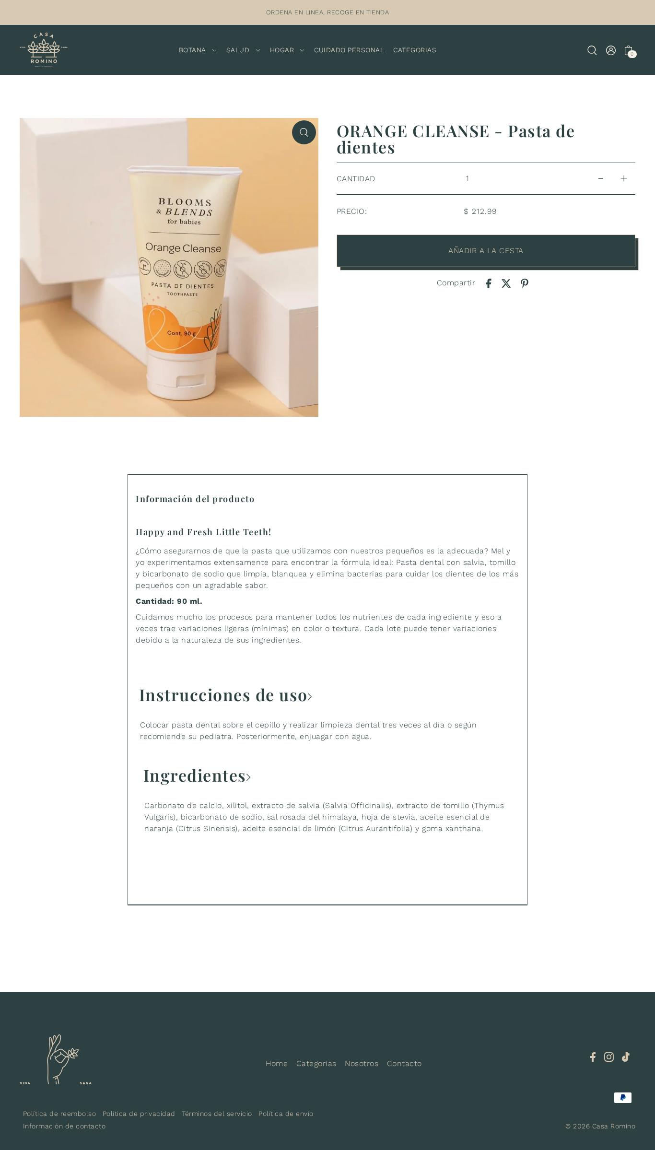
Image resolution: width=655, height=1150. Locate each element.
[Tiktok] (626, 1056)
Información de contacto (64, 1126)
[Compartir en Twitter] (506, 283)
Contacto (404, 1063)
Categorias (316, 1063)
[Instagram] (609, 1056)
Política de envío (286, 1113)
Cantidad (356, 178)
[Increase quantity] (623, 178)
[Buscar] (592, 50)
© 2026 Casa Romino (600, 1126)
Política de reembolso (59, 1113)
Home (277, 1063)
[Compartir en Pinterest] (524, 283)
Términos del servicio (217, 1113)
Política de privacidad (139, 1113)
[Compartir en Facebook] (488, 283)
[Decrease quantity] (600, 178)
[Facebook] (593, 1056)
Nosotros (361, 1063)
